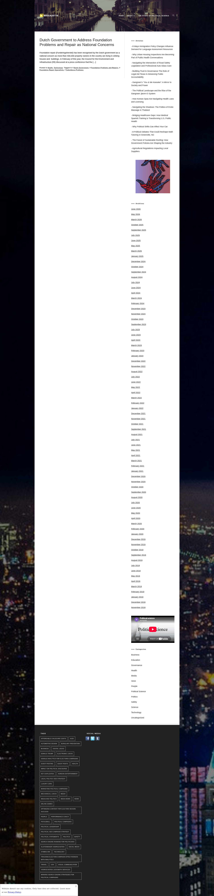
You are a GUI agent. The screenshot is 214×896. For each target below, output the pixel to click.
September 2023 (138, 324)
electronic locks (65, 753)
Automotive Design (49, 743)
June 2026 (136, 209)
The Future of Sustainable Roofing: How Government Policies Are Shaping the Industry (151, 141)
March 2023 (136, 345)
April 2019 (135, 581)
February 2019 (137, 592)
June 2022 (136, 382)
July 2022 (135, 377)
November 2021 (138, 419)
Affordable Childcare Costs (53, 738)
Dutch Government (81, 68)
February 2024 (137, 303)
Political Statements (50, 837)
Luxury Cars (46, 784)
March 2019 (136, 586)
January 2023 (137, 356)
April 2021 (135, 455)
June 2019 (136, 571)
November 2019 (138, 544)
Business (135, 655)
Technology (58, 68)
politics (66, 837)
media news (65, 799)
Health (50, 68)
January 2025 (137, 256)
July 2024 (135, 282)
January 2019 (137, 597)
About (130, 16)
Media (134, 676)
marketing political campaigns (54, 789)
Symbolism (45, 852)
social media (74, 847)
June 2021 (136, 445)
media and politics (49, 799)
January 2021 (137, 471)
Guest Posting (47, 764)
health (75, 764)
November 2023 (138, 314)
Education (135, 660)
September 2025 (138, 230)
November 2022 (138, 366)
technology (59, 852)
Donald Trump (47, 753)
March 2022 (136, 398)
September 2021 (138, 429)
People (134, 686)
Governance (136, 665)
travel (44, 864)
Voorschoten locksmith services (55, 869)
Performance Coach (60, 816)
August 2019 (136, 560)
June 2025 (136, 240)
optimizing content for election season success (58, 810)
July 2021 (135, 440)
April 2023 (135, 340)
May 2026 (135, 214)
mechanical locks (49, 794)
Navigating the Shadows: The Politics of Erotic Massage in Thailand (152, 108)
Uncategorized (137, 718)
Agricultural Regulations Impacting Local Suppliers (149, 149)
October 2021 (137, 424)
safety (77, 837)
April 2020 (135, 518)
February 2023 (137, 351)
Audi (72, 738)
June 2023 (136, 335)
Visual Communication (67, 864)
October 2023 (137, 319)
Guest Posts (62, 764)
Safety (134, 702)
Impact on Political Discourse (54, 769)
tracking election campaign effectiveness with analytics (59, 858)
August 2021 (136, 434)
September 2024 (138, 272)
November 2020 (138, 482)
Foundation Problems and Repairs (104, 68)
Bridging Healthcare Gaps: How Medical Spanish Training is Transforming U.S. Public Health (151, 118)
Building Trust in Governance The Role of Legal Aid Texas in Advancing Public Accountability (150, 74)
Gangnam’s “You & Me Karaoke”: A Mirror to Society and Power (151, 83)
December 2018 (138, 602)
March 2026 (136, 219)
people (44, 816)
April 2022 (135, 392)
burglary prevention (70, 743)
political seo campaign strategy (55, 832)
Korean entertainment (68, 774)
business (45, 748)
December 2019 (138, 539)
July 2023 (135, 330)
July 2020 (135, 503)
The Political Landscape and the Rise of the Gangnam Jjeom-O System (151, 92)
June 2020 (136, 508)
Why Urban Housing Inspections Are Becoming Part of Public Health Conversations (152, 56)
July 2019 (135, 565)
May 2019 (135, 576)
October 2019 (137, 550)
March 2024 (136, 298)
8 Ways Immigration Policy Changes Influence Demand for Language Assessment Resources (152, 47)
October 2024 (137, 267)
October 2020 (137, 487)
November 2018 (138, 607)
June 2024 (136, 288)
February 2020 (137, 529)
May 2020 (135, 513)
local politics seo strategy (53, 779)
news (133, 681)
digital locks (58, 748)
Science (134, 707)
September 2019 (138, 555)
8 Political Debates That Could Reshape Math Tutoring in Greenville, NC (152, 133)
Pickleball (45, 822)
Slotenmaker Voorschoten (53, 847)
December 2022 (138, 361)
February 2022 (137, 403)
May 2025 (135, 246)
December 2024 (138, 261)
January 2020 (137, 534)
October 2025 (137, 225)
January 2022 (137, 408)
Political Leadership (50, 827)
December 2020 (138, 476)
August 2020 (136, 497)
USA (52, 864)
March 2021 (136, 461)
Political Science (138, 691)
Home (121, 16)
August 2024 (136, 277)
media (63, 794)
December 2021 (138, 413)
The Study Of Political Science (153, 16)
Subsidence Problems (74, 70)
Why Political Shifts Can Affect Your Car (150, 126)
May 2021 (135, 450)
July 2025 (135, 235)
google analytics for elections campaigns (59, 758)
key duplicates (47, 774)
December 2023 (138, 309)
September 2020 (138, 492)
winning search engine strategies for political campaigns (57, 876)
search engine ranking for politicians (57, 842)
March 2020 (136, 523)
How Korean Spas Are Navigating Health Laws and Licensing (152, 100)
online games (46, 804)
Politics (134, 697)
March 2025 (136, 251)
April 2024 (135, 293)
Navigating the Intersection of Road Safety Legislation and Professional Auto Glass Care (151, 64)
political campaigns (63, 822)
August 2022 (136, 371)
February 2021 (137, 466)
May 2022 (135, 387)
